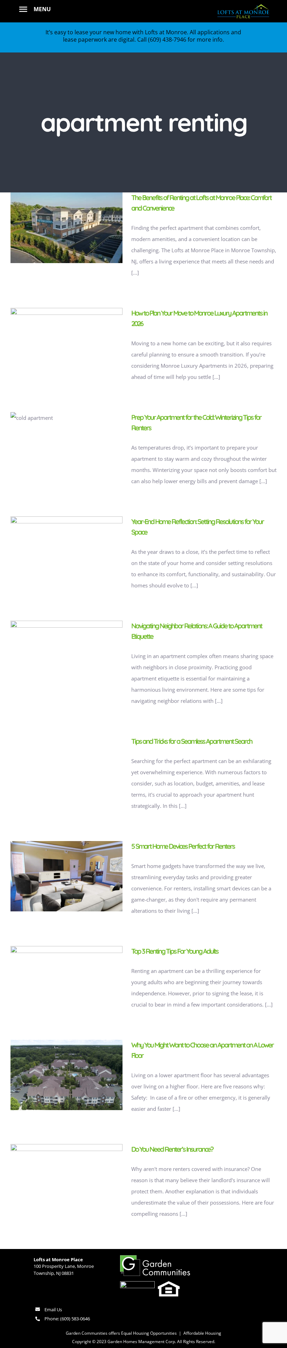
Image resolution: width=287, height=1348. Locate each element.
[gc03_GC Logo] (155, 1257)
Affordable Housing (202, 1333)
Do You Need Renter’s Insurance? (172, 1149)
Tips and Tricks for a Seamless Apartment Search (191, 741)
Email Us (53, 1309)
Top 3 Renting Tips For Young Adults (174, 951)
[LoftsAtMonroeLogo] (243, 4)
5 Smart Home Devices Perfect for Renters (182, 846)
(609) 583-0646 (75, 1318)
